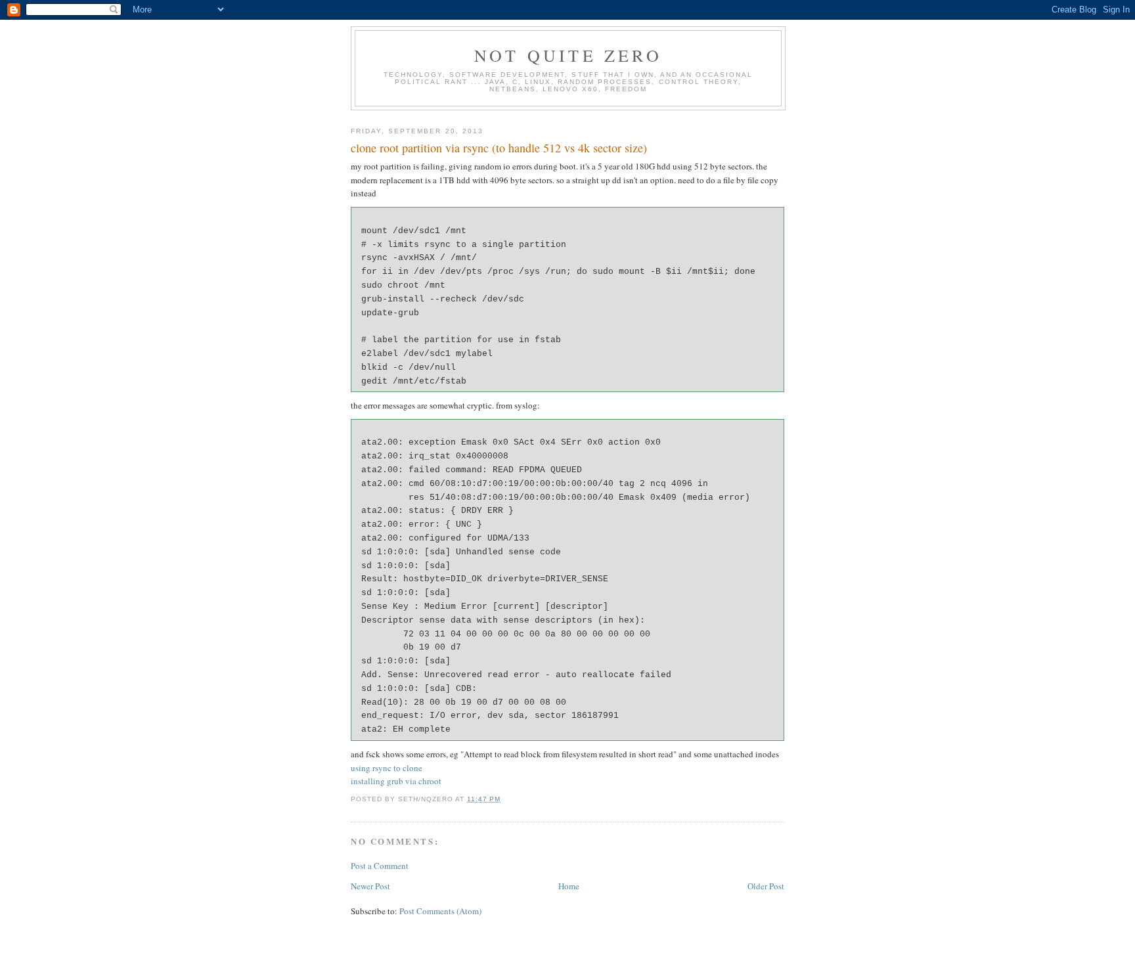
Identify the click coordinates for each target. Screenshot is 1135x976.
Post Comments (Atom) (440, 911)
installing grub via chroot (396, 781)
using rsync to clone (386, 768)
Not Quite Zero (568, 55)
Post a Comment (380, 866)
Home (568, 886)
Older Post (765, 886)
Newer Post (370, 886)
